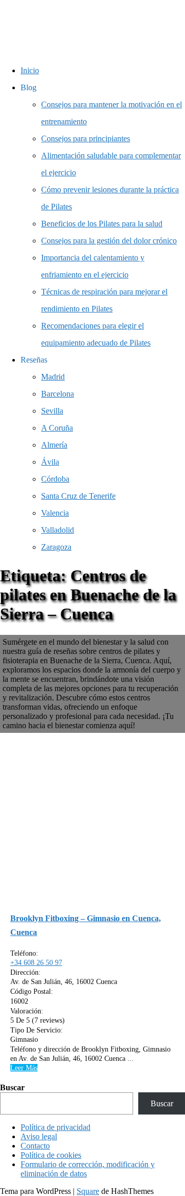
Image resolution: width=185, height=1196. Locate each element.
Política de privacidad (55, 1127)
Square (88, 1191)
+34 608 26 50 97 (36, 962)
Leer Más (24, 1068)
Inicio (30, 70)
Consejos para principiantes (85, 138)
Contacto (35, 1145)
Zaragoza (56, 547)
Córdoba (55, 478)
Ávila (50, 461)
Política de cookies (51, 1155)
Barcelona (57, 393)
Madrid (53, 376)
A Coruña (57, 427)
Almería (54, 444)
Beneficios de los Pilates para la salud (101, 223)
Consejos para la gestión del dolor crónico (109, 240)
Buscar (12, 1087)
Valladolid (57, 530)
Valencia (55, 513)
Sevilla (52, 410)
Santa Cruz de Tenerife (78, 495)
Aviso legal (39, 1136)
